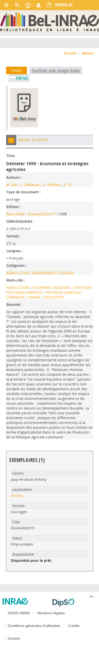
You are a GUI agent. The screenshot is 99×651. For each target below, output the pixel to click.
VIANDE (35, 297)
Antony (17, 495)
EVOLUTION (54, 297)
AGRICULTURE (18, 287)
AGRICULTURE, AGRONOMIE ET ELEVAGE (40, 272)
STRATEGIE (82, 287)
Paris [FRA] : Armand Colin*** (31, 214)
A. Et (68, 184)
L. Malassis (30, 184)
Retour (88, 53)
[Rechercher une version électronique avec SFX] (19, 78)
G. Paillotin (52, 184)
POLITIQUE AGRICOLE (24, 292)
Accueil (70, 53)
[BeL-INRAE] (49, 21)
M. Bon (12, 184)
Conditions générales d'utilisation (34, 626)
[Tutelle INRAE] (25, 601)
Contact (14, 638)
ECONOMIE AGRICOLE (52, 287)
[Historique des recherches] (28, 5)
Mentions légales (51, 613)
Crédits (73, 626)
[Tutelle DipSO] (73, 602)
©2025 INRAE (19, 613)
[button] (11, 140)
